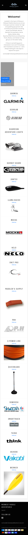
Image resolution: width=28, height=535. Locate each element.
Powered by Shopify (22, 527)
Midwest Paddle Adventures (11, 527)
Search (3, 510)
